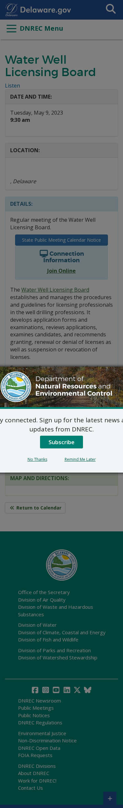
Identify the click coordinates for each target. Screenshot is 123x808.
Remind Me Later (80, 459)
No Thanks (37, 459)
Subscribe (61, 442)
